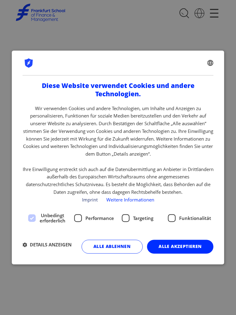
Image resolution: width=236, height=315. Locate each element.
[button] (47, 244)
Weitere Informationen (130, 200)
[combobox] (210, 63)
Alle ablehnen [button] (112, 246)
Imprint (90, 200)
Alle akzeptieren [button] (180, 246)
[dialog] (118, 157)
